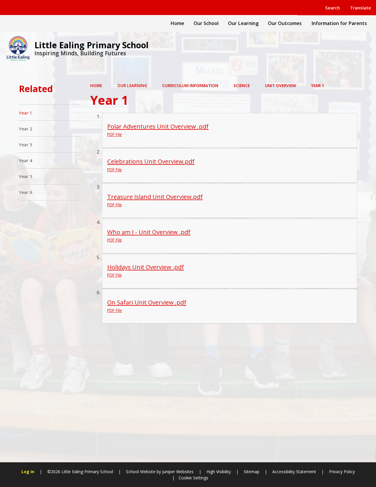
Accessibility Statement (294, 471)
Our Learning (132, 85)
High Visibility (219, 471)
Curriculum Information (190, 85)
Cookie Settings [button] (193, 478)
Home (96, 85)
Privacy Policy (342, 471)
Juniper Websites (177, 471)
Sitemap (251, 471)
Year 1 (317, 85)
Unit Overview (280, 85)
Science (242, 85)
